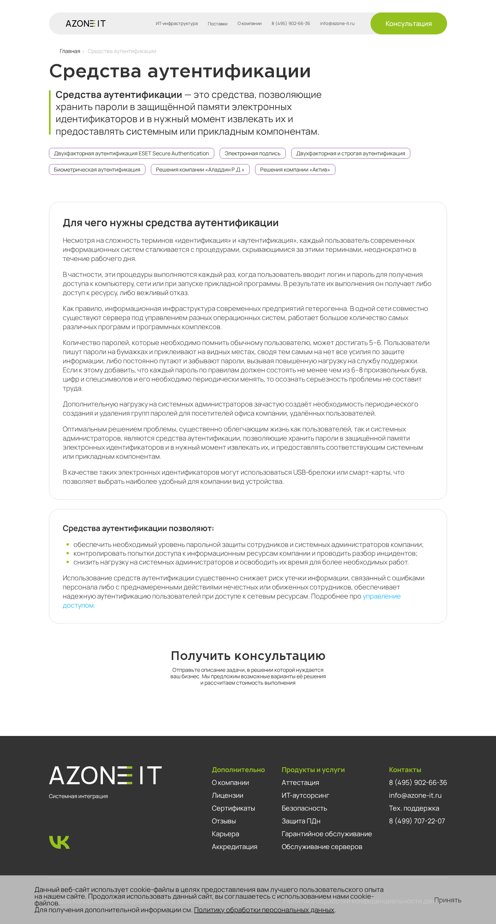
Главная (70, 51)
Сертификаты (233, 808)
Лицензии (227, 795)
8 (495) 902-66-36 (291, 23)
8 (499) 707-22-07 (417, 820)
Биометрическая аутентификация (97, 169)
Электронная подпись (253, 153)
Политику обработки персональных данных (264, 909)
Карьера (225, 833)
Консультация (409, 23)
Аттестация (300, 782)
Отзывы (224, 820)
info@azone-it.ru (337, 23)
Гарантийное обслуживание (327, 833)
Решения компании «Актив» (295, 169)
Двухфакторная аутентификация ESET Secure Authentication (131, 153)
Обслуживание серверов (322, 846)
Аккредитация (234, 846)
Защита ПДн (301, 820)
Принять (448, 899)
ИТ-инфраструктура (177, 23)
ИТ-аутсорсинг (305, 795)
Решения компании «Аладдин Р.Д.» (200, 169)
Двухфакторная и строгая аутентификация (350, 153)
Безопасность (304, 808)
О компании (249, 23)
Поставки (217, 24)
